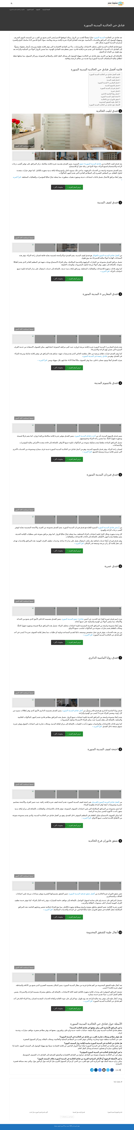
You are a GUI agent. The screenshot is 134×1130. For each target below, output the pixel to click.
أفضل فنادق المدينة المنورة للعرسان (105, 802)
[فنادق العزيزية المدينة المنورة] (104, 1098)
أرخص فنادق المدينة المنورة (108, 527)
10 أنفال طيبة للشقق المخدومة (109, 102)
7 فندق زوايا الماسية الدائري (110, 94)
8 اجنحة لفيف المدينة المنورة (110, 96)
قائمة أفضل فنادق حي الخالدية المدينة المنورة (104, 74)
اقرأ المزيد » (105, 271)
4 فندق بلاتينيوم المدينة (112, 85)
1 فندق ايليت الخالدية (113, 77)
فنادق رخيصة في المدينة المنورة (95, 356)
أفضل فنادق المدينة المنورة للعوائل (106, 255)
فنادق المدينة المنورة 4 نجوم (90, 164)
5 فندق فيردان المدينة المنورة (110, 88)
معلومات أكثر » (58, 187)
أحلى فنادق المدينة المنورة (73, 711)
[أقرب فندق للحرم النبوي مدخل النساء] (30, 1098)
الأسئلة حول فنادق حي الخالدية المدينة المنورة (104, 105)
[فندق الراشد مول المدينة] (67, 1098)
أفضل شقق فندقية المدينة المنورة (82, 894)
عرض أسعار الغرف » (74, 187)
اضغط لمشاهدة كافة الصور (24, 146)
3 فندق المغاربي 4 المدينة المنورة (109, 83)
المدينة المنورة (99, 37)
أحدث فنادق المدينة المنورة (85, 436)
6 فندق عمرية (115, 91)
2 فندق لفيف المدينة (113, 80)
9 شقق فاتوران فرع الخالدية (110, 99)
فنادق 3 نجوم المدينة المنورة (72, 619)
